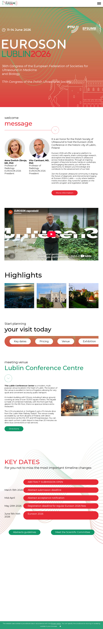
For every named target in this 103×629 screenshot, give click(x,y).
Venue (66, 341)
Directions (14, 429)
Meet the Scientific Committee (72, 532)
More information (64, 193)
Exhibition (89, 341)
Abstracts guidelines (24, 532)
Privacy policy (56, 623)
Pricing (44, 341)
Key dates (20, 341)
